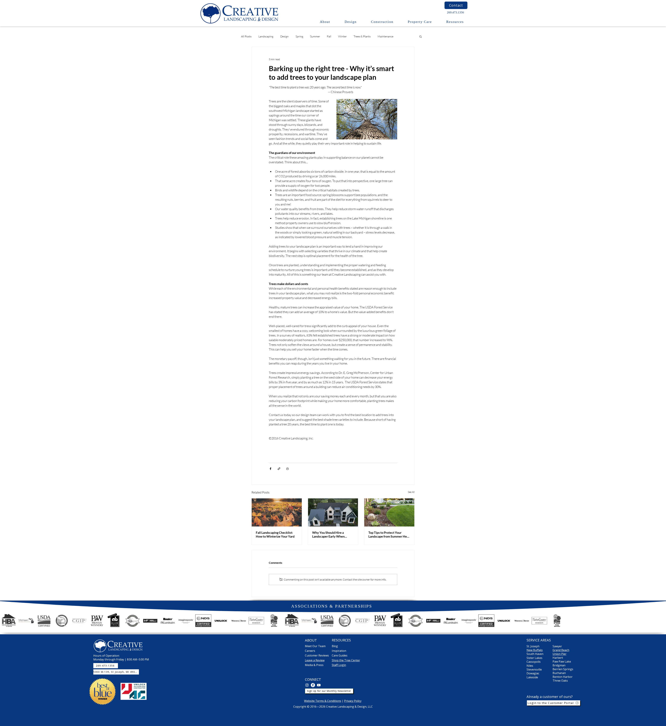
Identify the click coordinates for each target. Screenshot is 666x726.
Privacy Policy (352, 701)
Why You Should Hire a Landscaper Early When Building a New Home (328, 534)
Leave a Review (315, 660)
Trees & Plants (362, 36)
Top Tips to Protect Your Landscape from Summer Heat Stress (389, 534)
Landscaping (265, 36)
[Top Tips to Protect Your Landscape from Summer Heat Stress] (389, 512)
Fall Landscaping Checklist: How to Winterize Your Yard (275, 534)
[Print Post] (287, 468)
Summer (315, 36)
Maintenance (385, 36)
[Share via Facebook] (270, 468)
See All (411, 491)
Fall (329, 36)
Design (284, 36)
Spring (299, 36)
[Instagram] (307, 685)
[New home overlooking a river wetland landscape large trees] (333, 512)
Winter (342, 36)
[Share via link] (279, 468)
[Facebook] (313, 685)
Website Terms (314, 701)
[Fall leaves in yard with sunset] (277, 512)
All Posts (246, 36)
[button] (325, 22)
